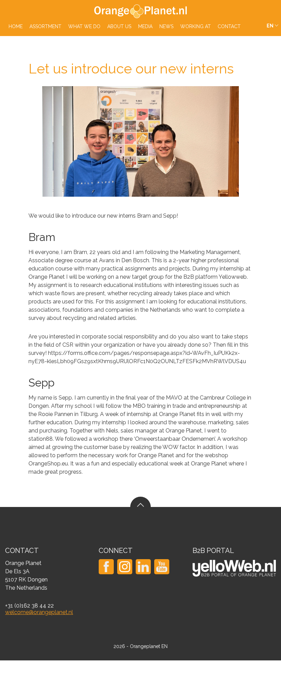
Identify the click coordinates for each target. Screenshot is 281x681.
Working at (195, 26)
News (166, 26)
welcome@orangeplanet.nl (39, 612)
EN (270, 25)
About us (119, 26)
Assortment (45, 26)
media (145, 26)
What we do (84, 26)
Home (16, 26)
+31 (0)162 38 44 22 (29, 605)
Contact (229, 26)
